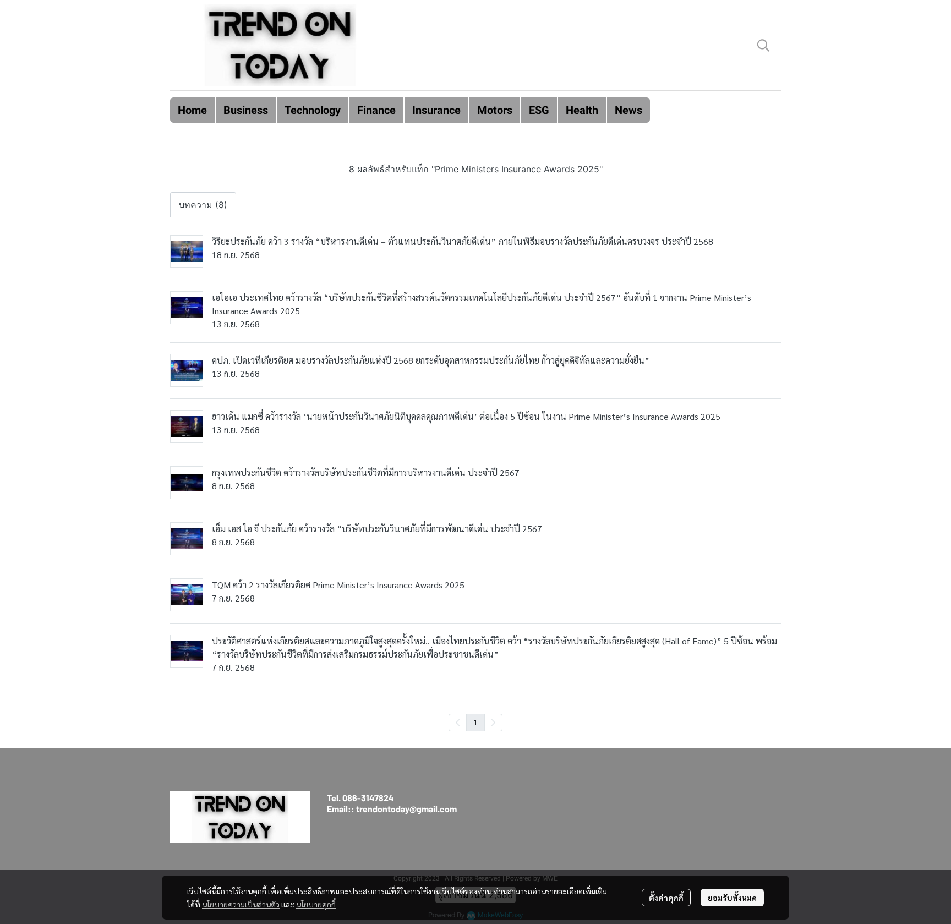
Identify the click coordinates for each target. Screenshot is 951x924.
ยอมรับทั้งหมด (732, 898)
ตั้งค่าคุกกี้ (666, 898)
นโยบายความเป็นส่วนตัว (241, 904)
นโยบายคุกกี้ (316, 904)
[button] (763, 45)
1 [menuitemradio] (475, 722)
